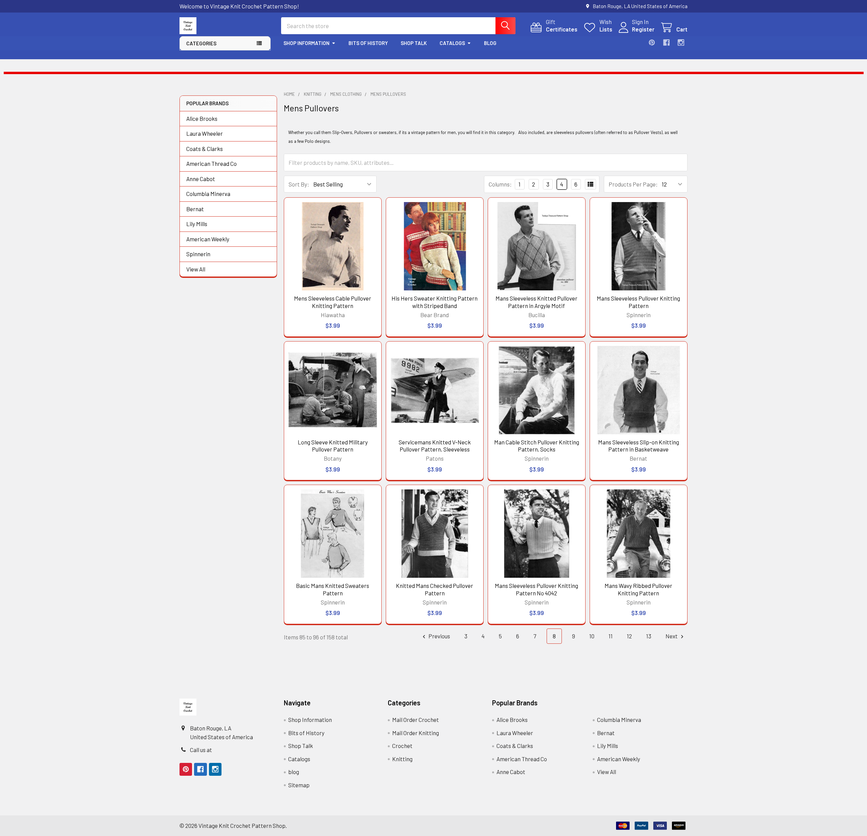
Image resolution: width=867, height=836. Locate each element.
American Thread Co (211, 163)
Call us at (201, 749)
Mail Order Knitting (415, 732)
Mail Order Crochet (415, 719)
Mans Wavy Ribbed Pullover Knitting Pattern (638, 589)
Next (672, 636)
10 (591, 636)
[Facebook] (666, 42)
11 (611, 636)
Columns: (500, 184)
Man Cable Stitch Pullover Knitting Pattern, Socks (536, 446)
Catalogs (452, 43)
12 (629, 636)
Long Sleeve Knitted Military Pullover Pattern (333, 446)
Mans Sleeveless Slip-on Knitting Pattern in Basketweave (638, 446)
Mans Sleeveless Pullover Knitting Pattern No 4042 (536, 589)
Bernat (195, 208)
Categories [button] (201, 43)
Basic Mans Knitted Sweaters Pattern (332, 589)
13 (648, 636)
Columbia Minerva (208, 193)
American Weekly (207, 239)
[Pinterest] (652, 42)
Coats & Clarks (204, 148)
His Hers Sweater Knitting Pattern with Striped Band (435, 302)
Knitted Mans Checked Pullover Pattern (434, 589)
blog (490, 43)
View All (195, 269)
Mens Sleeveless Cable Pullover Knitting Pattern (332, 302)
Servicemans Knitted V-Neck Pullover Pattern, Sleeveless (435, 446)
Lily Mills (196, 223)
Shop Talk (414, 43)
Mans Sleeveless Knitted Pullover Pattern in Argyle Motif (536, 302)
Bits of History (368, 43)
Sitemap (299, 785)
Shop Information (306, 43)
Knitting (402, 758)
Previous (438, 636)
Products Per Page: (633, 184)
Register (643, 29)
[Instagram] (681, 42)
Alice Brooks (201, 118)
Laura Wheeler (204, 133)
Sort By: (299, 184)
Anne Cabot (200, 178)
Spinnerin (198, 253)
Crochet (402, 745)
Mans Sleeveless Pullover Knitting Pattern (638, 302)
